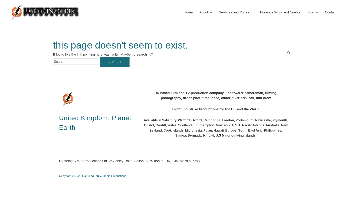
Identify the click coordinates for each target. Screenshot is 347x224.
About (203, 12)
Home (188, 12)
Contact (331, 12)
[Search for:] (76, 62)
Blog (310, 12)
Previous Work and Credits (280, 12)
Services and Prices (234, 12)
